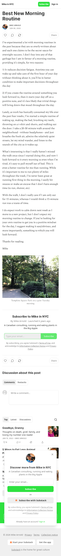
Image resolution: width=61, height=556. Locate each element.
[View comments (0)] (12, 35)
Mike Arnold (15, 25)
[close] (52, 454)
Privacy (28, 534)
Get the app (45, 542)
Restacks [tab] (22, 382)
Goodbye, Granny (13, 427)
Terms (36, 534)
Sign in (55, 4)
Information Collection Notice (40, 510)
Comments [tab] (9, 382)
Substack (15, 549)
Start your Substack (23, 542)
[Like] (5, 35)
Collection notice (49, 534)
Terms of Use (46, 507)
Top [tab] (6, 419)
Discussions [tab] (25, 419)
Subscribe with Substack (32, 500)
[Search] (56, 420)
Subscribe (44, 4)
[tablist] (15, 382)
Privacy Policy (32, 513)
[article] (30, 435)
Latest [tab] (14, 419)
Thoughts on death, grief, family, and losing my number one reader (21, 433)
